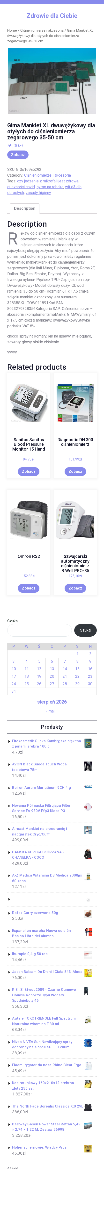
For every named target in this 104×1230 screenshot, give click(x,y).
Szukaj (12, 621)
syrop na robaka (50, 187)
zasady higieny (38, 192)
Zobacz (18, 155)
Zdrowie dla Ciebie (52, 15)
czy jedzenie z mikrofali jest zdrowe (48, 181)
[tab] (24, 208)
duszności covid (21, 187)
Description (24, 208)
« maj (50, 711)
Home (12, 30)
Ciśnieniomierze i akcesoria (42, 30)
